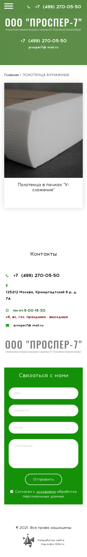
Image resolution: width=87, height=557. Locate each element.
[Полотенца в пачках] (43, 130)
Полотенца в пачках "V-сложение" (43, 187)
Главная (11, 75)
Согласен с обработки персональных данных (45, 494)
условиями (46, 492)
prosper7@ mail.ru (43, 47)
